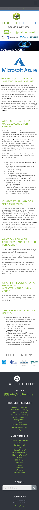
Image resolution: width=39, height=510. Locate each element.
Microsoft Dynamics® (20, 452)
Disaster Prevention (19, 425)
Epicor (19, 422)
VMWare (19, 467)
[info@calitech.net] (6, 32)
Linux (20, 447)
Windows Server (19, 472)
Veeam (19, 465)
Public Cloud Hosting (19, 412)
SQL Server (19, 460)
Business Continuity (19, 427)
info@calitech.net (22, 32)
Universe (19, 462)
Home (9, 8)
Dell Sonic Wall (19, 445)
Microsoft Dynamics (19, 417)
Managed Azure (19, 420)
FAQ (19, 430)
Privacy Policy (19, 506)
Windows (19, 470)
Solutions (19, 8)
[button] (35, 3)
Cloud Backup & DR (19, 407)
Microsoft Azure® (19, 450)
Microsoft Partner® (19, 455)
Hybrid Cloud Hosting (19, 415)
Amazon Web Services (19, 440)
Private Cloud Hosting (19, 410)
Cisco (20, 443)
